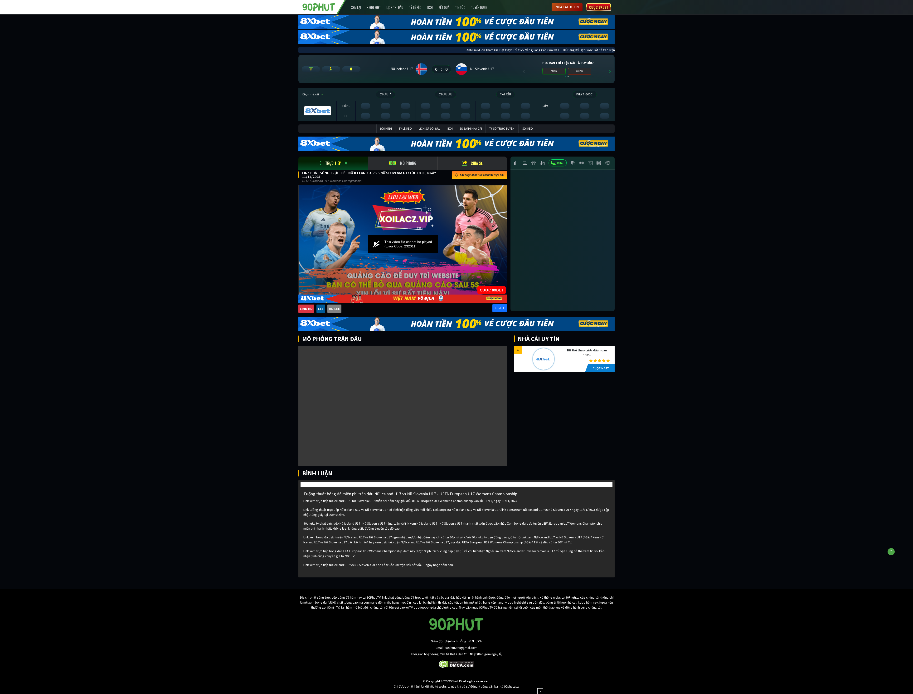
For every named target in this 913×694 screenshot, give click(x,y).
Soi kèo (527, 129)
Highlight (374, 7)
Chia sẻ (477, 163)
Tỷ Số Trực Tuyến (502, 129)
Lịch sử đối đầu (430, 129)
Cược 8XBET (598, 7)
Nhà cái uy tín (567, 7)
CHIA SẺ (500, 308)
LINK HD (306, 308)
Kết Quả (443, 7)
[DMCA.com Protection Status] (456, 664)
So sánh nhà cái (471, 129)
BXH (430, 7)
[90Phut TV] (319, 7)
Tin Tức (460, 7)
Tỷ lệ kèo (415, 7)
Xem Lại (356, 7)
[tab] (333, 163)
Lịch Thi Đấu (394, 7)
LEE (321, 308)
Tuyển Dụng (479, 7)
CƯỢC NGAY (600, 368)
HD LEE (334, 308)
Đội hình (386, 129)
